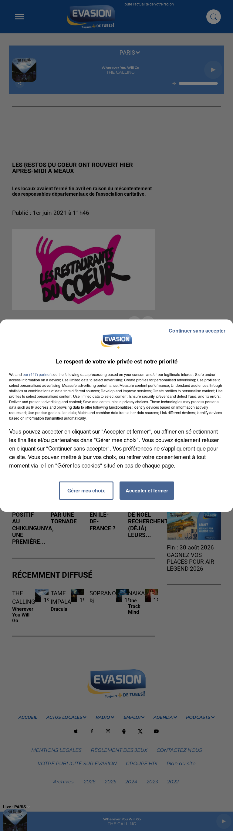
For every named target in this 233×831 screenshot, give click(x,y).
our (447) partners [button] (37, 374)
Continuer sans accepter (197, 330)
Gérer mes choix (86, 490)
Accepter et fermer (147, 490)
